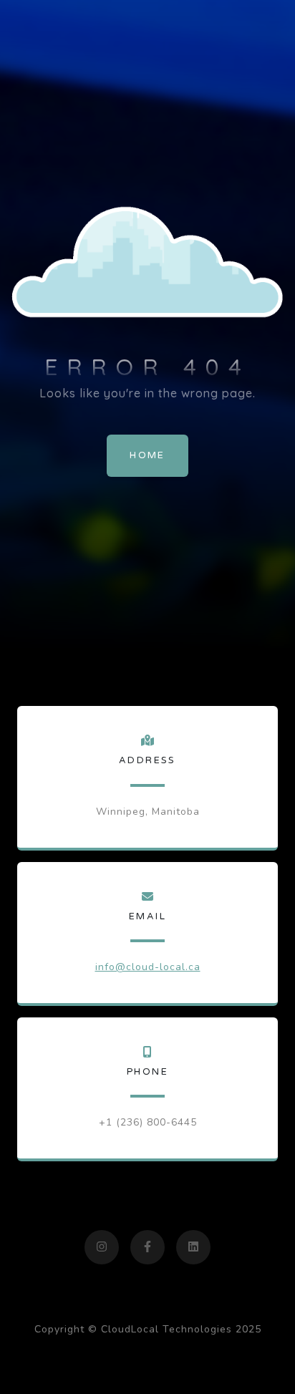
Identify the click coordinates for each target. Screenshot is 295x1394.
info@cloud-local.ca (147, 967)
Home (147, 455)
